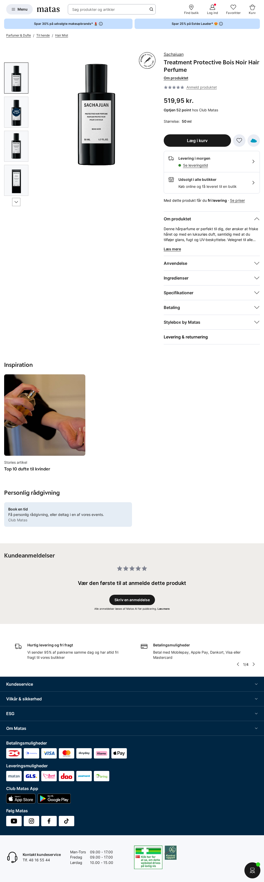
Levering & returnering (186, 336)
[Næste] (16, 202)
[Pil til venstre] (238, 664)
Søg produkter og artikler (93, 9)
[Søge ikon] (151, 9)
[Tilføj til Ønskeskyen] (254, 140)
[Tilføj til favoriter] (239, 140)
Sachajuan (174, 54)
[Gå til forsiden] (48, 9)
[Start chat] (252, 870)
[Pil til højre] (254, 664)
